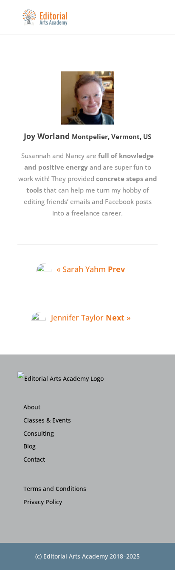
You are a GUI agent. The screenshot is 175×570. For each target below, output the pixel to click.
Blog (29, 446)
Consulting (38, 433)
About (31, 407)
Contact (34, 459)
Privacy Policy (42, 502)
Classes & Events (47, 420)
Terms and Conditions (54, 489)
